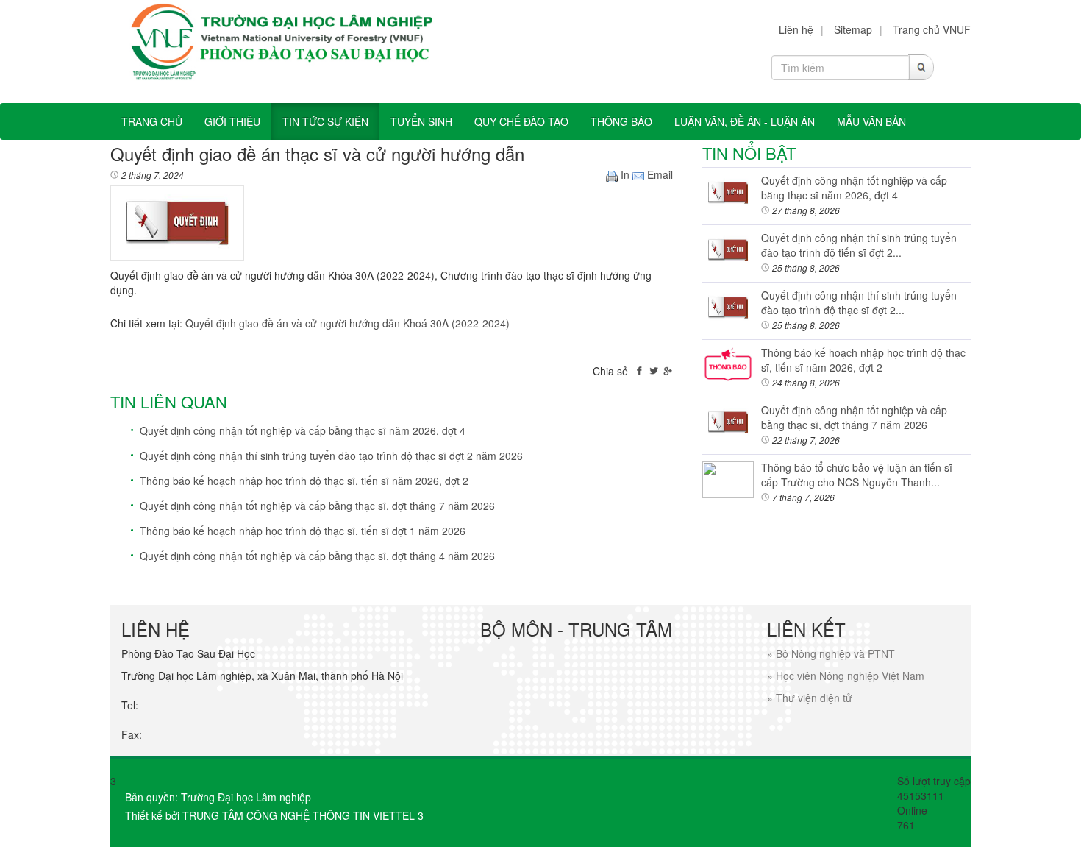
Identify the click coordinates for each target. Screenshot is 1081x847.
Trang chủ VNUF (932, 29)
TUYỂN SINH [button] (421, 121)
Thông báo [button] (621, 121)
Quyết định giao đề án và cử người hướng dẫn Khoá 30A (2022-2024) (347, 323)
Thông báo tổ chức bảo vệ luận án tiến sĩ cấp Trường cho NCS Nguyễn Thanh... (856, 474)
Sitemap (853, 29)
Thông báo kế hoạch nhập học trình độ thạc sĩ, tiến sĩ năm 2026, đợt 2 (304, 480)
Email (658, 174)
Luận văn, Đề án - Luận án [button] (744, 121)
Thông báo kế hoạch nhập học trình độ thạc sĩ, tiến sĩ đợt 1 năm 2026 (302, 530)
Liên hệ (796, 29)
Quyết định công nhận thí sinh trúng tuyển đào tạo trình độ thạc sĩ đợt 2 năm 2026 (331, 455)
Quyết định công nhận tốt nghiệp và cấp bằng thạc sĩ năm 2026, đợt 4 (302, 430)
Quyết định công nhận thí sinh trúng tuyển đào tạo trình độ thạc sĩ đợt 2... (859, 302)
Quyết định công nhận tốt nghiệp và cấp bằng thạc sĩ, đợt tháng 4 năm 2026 (317, 555)
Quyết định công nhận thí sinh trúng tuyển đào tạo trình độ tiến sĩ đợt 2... (859, 245)
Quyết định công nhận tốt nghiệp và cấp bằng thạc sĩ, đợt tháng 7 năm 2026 (317, 505)
